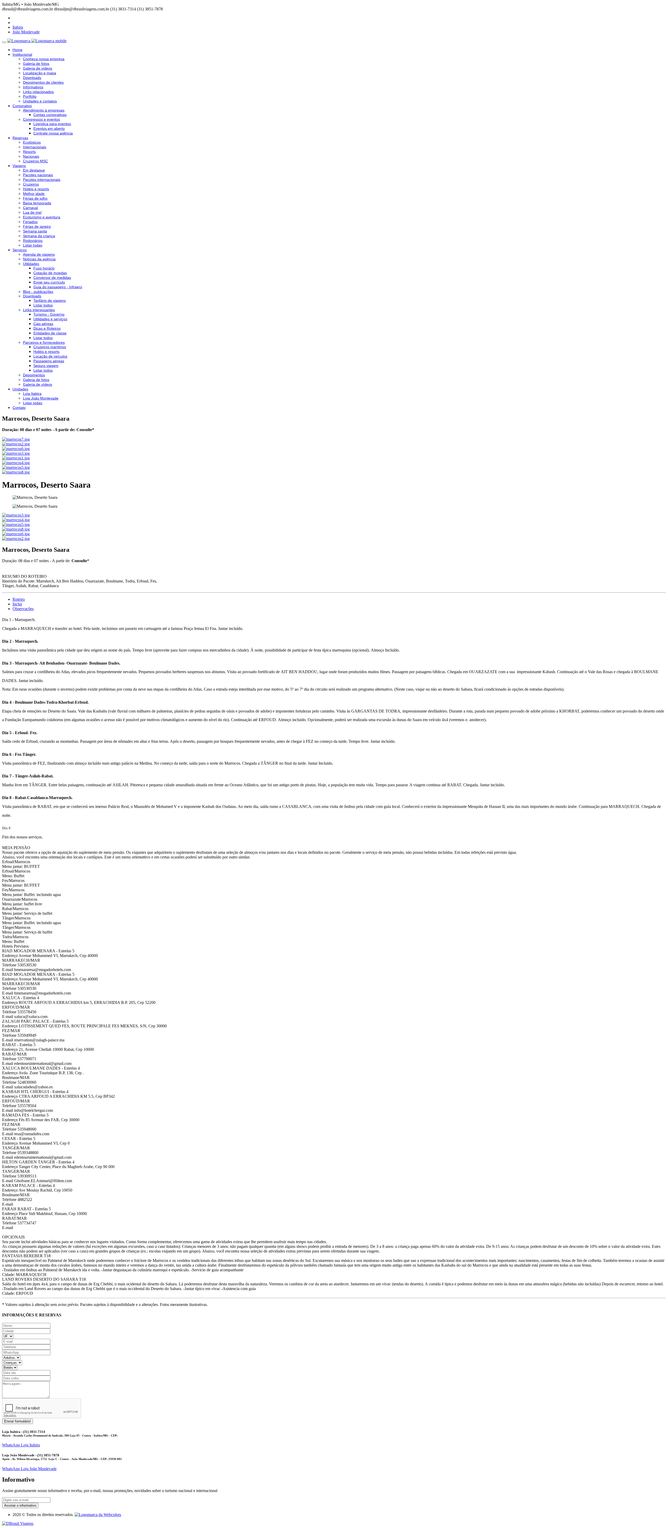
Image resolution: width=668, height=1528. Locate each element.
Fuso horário (44, 268)
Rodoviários (33, 240)
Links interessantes (39, 310)
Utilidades (31, 264)
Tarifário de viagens (49, 300)
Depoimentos (34, 375)
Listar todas (32, 245)
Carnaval (30, 208)
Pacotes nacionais (38, 175)
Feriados (30, 222)
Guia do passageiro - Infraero (57, 287)
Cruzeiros (31, 184)
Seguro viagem (45, 366)
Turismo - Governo (48, 314)
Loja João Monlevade (40, 398)
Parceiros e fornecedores (44, 342)
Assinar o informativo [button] (20, 1505)
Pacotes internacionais (41, 179)
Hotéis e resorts (36, 189)
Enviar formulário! (17, 1421)
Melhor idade (34, 194)
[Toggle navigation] (4, 42)
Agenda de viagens (39, 254)
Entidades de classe (50, 333)
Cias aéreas (43, 324)
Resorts (29, 152)
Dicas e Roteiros (47, 328)
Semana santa (35, 231)
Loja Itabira (32, 393)
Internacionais (34, 147)
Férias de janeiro (37, 226)
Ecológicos (32, 142)
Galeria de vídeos (37, 68)
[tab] (19, 599)
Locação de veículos (50, 356)
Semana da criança (39, 236)
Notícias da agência (39, 259)
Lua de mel (32, 212)
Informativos (33, 87)
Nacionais (31, 156)
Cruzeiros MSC (35, 161)
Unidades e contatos (40, 101)
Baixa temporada (37, 203)
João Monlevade (26, 32)
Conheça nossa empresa (43, 59)
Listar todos (43, 305)
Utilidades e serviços (50, 319)
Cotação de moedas (50, 273)
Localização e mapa (39, 73)
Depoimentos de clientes (43, 82)
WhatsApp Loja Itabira (21, 1445)
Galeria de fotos (36, 64)
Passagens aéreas (48, 361)
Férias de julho (35, 198)
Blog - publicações (38, 292)
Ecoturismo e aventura (41, 217)
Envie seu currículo (49, 282)
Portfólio (30, 96)
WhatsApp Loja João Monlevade (29, 1468)
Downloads (32, 78)
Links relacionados (38, 92)
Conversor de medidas (52, 277)
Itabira (18, 27)
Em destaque (34, 170)
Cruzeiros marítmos (49, 347)
